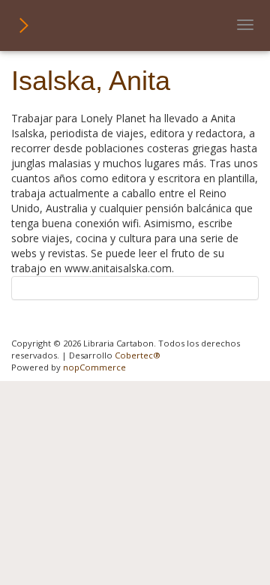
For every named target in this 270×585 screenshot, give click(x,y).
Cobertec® (137, 355)
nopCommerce (94, 367)
